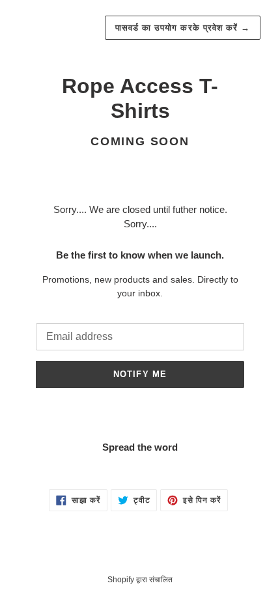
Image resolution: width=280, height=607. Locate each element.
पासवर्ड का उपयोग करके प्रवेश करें (182, 28)
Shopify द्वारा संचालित (140, 579)
